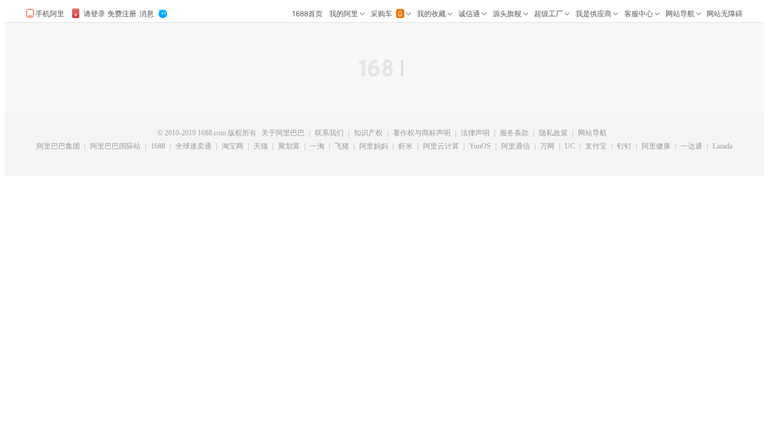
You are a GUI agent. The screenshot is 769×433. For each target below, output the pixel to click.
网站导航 (592, 133)
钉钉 (624, 146)
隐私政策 (553, 133)
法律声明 (475, 133)
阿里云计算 (441, 146)
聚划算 (289, 146)
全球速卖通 (193, 146)
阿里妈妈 (373, 146)
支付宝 (596, 146)
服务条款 (514, 133)
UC (570, 146)
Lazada (722, 146)
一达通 (691, 146)
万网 (547, 146)
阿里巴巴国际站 (115, 146)
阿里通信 (515, 146)
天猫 (261, 146)
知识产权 (368, 133)
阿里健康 (656, 146)
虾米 (405, 146)
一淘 (317, 146)
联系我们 (329, 133)
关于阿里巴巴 (283, 133)
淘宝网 (232, 146)
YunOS (480, 146)
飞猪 (342, 146)
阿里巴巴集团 (58, 146)
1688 (158, 146)
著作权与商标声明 (422, 133)
